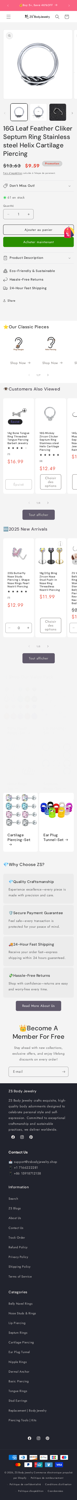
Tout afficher (38, 514)
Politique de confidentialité (25, 1484)
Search (13, 1198)
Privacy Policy (18, 1257)
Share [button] (11, 300)
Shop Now (18, 363)
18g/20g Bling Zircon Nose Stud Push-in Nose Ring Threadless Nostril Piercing (50, 582)
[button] (8, 17)
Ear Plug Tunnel (19, 1352)
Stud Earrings (18, 1400)
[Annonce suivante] (69, 5)
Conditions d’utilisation (58, 1484)
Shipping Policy (20, 1266)
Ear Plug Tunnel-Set (53, 837)
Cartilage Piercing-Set (18, 837)
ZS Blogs (15, 1208)
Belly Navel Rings (21, 1303)
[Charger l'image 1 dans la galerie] (19, 112)
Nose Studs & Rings (22, 1313)
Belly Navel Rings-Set (17, 730)
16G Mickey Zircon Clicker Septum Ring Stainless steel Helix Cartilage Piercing (49, 442)
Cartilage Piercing (21, 1342)
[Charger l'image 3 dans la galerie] (57, 112)
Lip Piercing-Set (55, 730)
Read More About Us (38, 1005)
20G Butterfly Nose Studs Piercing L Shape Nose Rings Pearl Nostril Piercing (18, 580)
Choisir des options (50, 482)
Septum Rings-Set (52, 786)
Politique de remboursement (47, 1478)
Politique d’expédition (30, 1491)
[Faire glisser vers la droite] (72, 113)
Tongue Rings (18, 1391)
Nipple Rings (18, 1362)
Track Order (17, 1237)
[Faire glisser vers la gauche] (4, 113)
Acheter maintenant (38, 242)
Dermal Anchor (19, 1371)
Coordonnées (55, 1491)
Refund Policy (18, 1247)
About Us (15, 1218)
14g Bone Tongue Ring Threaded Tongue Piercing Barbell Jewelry (18, 438)
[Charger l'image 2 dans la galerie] (38, 112)
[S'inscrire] (63, 1072)
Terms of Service (20, 1276)
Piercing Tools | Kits (23, 1420)
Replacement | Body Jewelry (28, 1410)
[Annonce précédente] (8, 5)
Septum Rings (18, 1332)
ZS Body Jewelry (24, 1472)
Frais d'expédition (12, 173)
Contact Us (16, 1228)
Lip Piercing (17, 1323)
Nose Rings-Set (18, 786)
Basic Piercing (19, 1381)
